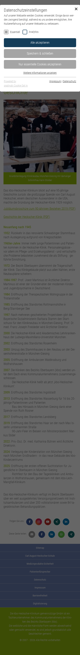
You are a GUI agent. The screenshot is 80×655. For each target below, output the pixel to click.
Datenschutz (69, 81)
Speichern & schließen (40, 53)
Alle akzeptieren (40, 42)
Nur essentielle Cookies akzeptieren (40, 64)
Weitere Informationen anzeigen (40, 72)
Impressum (55, 81)
